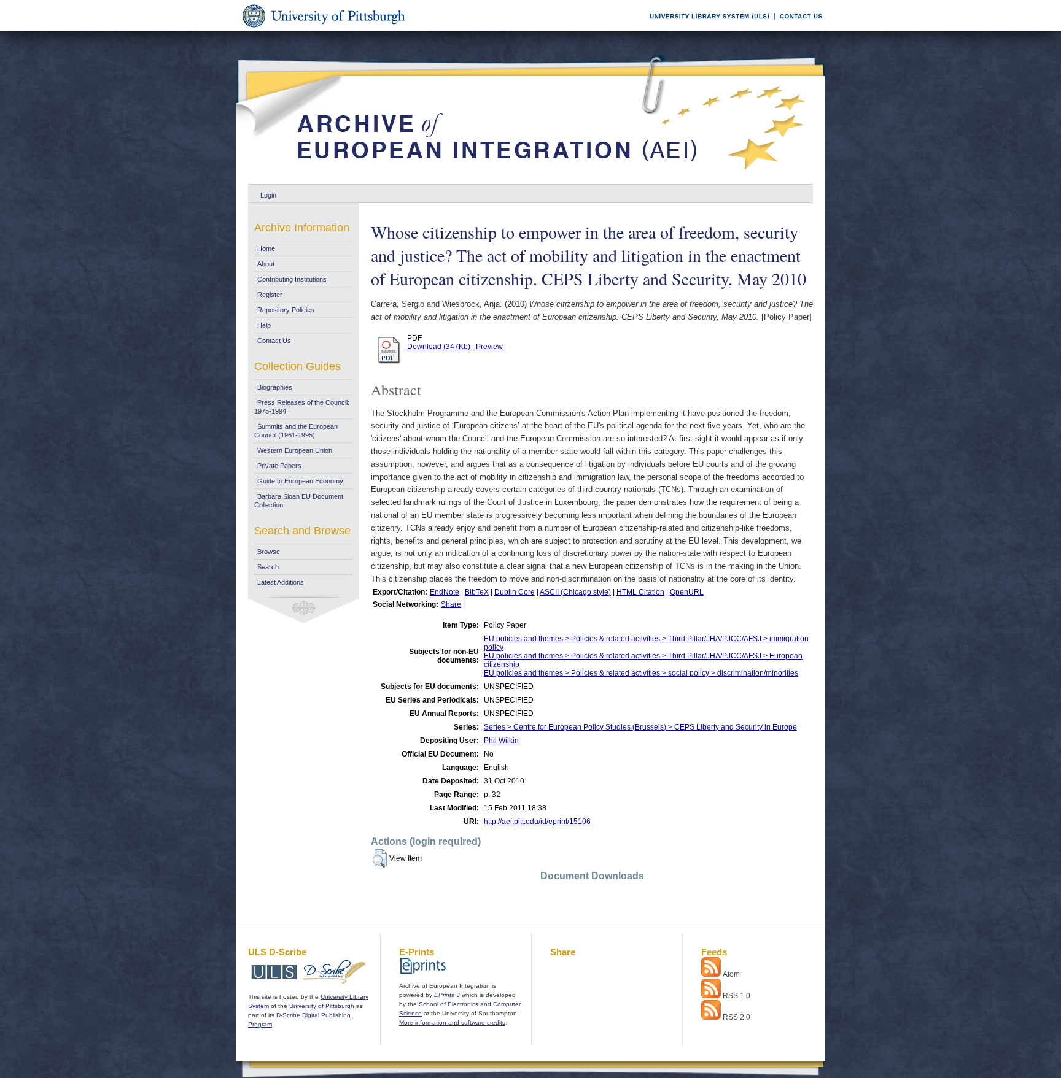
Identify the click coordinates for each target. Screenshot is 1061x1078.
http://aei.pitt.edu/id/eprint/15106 (537, 821)
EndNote (444, 592)
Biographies (274, 387)
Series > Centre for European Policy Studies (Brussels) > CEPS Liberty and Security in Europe (640, 727)
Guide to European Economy (300, 481)
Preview (489, 346)
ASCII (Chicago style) (575, 592)
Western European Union (294, 450)
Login (268, 195)
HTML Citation (640, 592)
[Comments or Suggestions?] (798, 28)
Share (451, 604)
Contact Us (274, 340)
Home (266, 248)
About (265, 264)
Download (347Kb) (438, 346)
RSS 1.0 (736, 995)
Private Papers (279, 465)
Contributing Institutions (292, 279)
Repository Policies (285, 310)
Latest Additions (280, 582)
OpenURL (687, 592)
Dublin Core (514, 592)
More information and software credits (452, 1022)
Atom (731, 974)
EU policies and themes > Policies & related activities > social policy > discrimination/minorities (641, 673)
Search (268, 567)
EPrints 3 (447, 994)
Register (269, 294)
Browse (268, 551)
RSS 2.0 (736, 1017)
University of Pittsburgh (321, 1006)
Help (264, 325)
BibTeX (477, 592)
